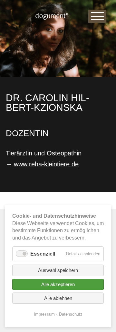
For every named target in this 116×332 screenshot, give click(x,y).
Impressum (44, 314)
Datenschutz (70, 314)
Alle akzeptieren (58, 284)
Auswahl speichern (58, 270)
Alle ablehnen (58, 298)
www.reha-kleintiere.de (46, 164)
